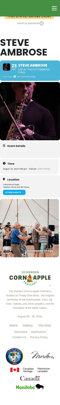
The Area (44, 325)
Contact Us (19, 337)
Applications (38, 331)
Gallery (28, 325)
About (13, 325)
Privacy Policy (39, 337)
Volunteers (20, 331)
